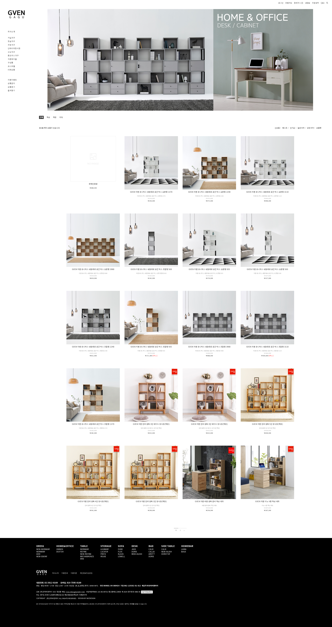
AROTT (151, 554)
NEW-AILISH (166, 551)
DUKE (120, 549)
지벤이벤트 (12, 80)
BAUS (183, 551)
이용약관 (74, 573)
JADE (134, 549)
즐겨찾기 (11, 90)
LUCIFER (104, 551)
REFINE (83, 551)
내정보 (307, 3)
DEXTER (60, 551)
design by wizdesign (86, 598)
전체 (41, 117)
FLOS (120, 551)
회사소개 (55, 573)
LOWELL (121, 556)
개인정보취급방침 (86, 573)
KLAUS (121, 554)
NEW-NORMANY (43, 549)
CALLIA (151, 551)
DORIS (134, 551)
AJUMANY (105, 549)
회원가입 (288, 3)
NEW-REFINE (85, 554)
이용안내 (64, 573)
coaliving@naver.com (75, 592)
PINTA (103, 554)
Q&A (322, 3)
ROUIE (103, 556)
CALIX (150, 549)
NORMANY (40, 551)
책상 (48, 117)
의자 (61, 117)
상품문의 (11, 83)
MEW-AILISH (137, 554)
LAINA (183, 549)
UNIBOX (59, 549)
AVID (38, 554)
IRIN (82, 558)
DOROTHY (165, 554)
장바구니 (298, 3)
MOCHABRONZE (87, 556)
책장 (54, 117)
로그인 (280, 3)
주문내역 (315, 3)
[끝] (184, 530)
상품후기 (11, 87)
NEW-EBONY (41, 556)
